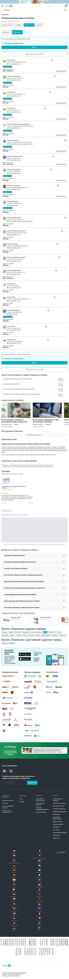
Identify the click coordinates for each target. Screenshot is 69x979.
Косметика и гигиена (59, 803)
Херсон (38, 635)
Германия (12, 643)
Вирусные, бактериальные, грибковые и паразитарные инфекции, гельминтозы (27, 466)
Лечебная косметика (59, 809)
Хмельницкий (46, 635)
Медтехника (56, 814)
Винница (4, 632)
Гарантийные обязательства (40, 799)
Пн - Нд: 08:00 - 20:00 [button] (14, 330)
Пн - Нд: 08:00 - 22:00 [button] (14, 160)
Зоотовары (56, 830)
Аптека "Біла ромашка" (53, 156)
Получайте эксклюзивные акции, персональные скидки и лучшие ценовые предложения (18, 777)
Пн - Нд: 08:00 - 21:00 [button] (14, 64)
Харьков (31, 635)
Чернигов (62, 635)
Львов (59, 632)
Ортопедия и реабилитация (57, 818)
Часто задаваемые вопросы (7, 806)
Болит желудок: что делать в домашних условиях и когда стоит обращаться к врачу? (14, 421)
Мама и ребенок (57, 821)
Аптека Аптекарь (65, 140)
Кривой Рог (52, 632)
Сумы (25, 635)
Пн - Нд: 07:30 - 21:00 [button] (14, 343)
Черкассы (55, 635)
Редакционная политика (40, 804)
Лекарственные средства (57, 799)
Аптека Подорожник (55, 76)
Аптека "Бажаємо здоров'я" (62, 231)
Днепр (11, 632)
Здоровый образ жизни (60, 832)
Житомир (17, 632)
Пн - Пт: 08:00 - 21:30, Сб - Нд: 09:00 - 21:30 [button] (21, 144)
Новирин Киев (15, 617)
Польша (4, 643)
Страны (21, 801)
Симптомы (56, 838)
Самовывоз (17, 32)
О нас (21, 799)
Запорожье (25, 632)
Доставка (6, 32)
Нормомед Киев (45, 617)
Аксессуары (56, 835)
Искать (34, 47)
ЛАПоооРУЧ (56, 827)
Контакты (5, 803)
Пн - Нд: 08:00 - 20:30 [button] (14, 301)
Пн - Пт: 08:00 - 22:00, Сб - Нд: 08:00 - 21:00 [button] (21, 221)
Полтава (18, 635)
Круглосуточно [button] (13, 205)
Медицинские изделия (59, 811)
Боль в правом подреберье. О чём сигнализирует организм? (45, 421)
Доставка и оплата (8, 800)
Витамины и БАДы (58, 806)
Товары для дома (58, 824)
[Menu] (2, 5)
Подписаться (32, 783)
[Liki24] (6, 965)
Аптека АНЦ (52, 60)
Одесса (12, 635)
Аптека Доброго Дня (65, 218)
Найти (65, 10)
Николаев (5, 635)
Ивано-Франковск (36, 632)
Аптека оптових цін (58, 186)
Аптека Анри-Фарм (48, 310)
